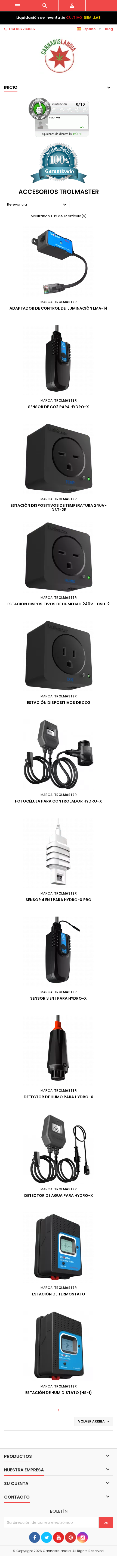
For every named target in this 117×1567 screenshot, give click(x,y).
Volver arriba (94, 1421)
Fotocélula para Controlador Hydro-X (58, 801)
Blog (109, 29)
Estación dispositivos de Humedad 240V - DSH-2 (58, 604)
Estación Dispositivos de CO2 (58, 702)
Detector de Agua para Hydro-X (58, 1195)
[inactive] (58, 117)
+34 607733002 (21, 29)
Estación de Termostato (58, 1294)
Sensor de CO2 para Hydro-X (58, 407)
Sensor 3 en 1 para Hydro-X (58, 998)
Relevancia (37, 205)
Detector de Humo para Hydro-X (58, 1097)
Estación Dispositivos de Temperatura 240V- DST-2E (59, 507)
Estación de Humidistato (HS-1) (58, 1392)
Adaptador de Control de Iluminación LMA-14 (58, 308)
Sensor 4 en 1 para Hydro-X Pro (58, 899)
